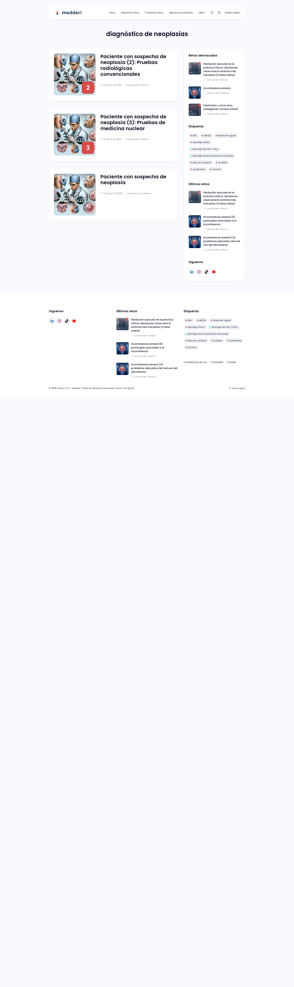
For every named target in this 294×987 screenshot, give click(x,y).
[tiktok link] (206, 272)
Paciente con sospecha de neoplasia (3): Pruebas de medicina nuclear (133, 122)
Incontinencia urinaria (216, 88)
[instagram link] (199, 272)
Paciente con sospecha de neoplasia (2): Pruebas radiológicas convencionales (133, 65)
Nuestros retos (130, 12)
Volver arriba (238, 388)
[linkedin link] (192, 272)
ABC (195, 135)
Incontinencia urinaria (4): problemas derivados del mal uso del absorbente (221, 241)
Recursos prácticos (181, 12)
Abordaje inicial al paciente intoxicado (213, 155)
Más (201, 12)
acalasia (222, 162)
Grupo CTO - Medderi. (69, 388)
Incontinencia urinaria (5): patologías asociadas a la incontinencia (219, 220)
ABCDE (207, 135)
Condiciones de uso (195, 362)
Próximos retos (154, 12)
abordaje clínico (201, 142)
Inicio (112, 12)
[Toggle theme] (219, 13)
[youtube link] (214, 272)
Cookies (231, 362)
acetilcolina (199, 169)
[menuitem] (112, 13)
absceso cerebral (202, 162)
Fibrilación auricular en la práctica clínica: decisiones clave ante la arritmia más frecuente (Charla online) (220, 69)
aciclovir (216, 169)
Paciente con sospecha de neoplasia (133, 179)
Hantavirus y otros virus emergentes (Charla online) (220, 107)
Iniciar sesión (232, 12)
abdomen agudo (227, 135)
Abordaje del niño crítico (206, 149)
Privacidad (217, 362)
